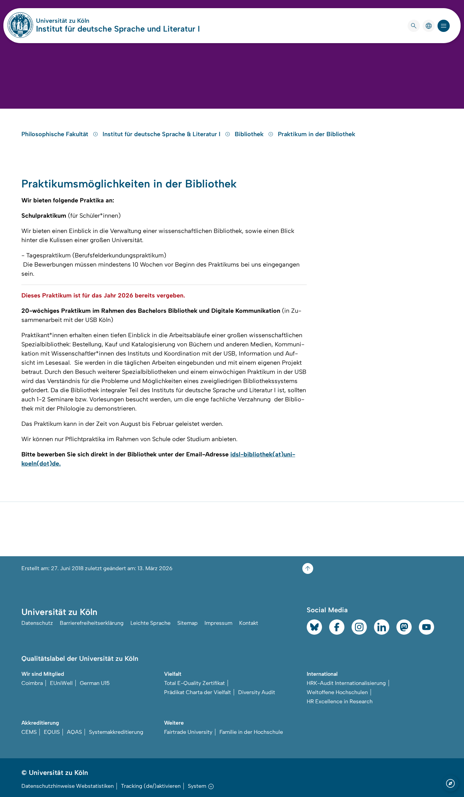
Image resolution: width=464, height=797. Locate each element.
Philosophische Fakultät (55, 134)
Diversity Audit (256, 692)
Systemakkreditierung (116, 732)
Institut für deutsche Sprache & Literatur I (162, 134)
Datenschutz (37, 623)
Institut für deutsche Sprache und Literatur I (118, 29)
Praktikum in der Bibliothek (316, 134)
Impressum (218, 623)
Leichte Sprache (150, 623)
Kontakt (248, 623)
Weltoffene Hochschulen (337, 692)
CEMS (29, 732)
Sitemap (187, 623)
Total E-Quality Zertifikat (194, 683)
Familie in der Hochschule (251, 732)
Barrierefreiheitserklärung (92, 623)
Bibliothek (250, 134)
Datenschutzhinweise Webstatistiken (67, 786)
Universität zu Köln (83, 21)
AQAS (74, 732)
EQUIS (52, 732)
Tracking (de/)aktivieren (151, 786)
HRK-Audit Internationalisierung (346, 683)
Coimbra (32, 683)
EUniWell (61, 683)
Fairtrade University (188, 732)
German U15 (95, 683)
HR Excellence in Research (340, 701)
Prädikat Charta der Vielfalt (197, 692)
